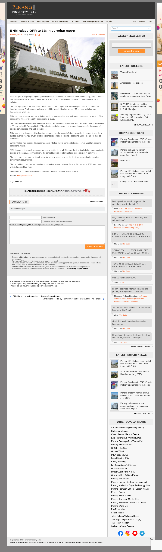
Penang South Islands (121, 495)
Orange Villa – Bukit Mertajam (134, 181)
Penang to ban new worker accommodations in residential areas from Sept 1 (134, 152)
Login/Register (25, 225)
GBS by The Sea (119, 448)
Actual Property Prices (93, 21)
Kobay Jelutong (118, 462)
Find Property (43, 21)
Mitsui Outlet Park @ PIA (123, 472)
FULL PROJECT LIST (142, 21)
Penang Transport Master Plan (125, 499)
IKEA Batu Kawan (119, 455)
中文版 (109, 21)
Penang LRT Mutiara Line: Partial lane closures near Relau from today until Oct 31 (135, 173)
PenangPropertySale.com (43, 284)
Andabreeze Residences (131, 83)
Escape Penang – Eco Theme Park (127, 441)
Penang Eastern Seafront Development (129, 482)
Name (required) (48, 217)
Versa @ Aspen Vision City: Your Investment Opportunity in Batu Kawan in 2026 (135, 117)
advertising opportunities (77, 268)
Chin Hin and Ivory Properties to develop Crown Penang (37, 296)
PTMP (100, 542)
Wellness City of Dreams (122, 526)
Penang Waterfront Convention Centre (128, 502)
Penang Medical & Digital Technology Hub (130, 485)
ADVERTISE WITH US (37, 542)
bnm (17, 182)
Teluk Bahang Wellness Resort (125, 516)
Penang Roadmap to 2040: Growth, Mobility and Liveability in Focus (136, 140)
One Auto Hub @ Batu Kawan (124, 475)
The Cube (126, 244)
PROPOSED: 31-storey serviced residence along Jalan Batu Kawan (136, 94)
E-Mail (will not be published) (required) (57, 221)
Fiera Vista (125, 160)
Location (14, 21)
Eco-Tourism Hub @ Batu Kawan (126, 438)
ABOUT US (22, 542)
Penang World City (119, 506)
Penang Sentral (118, 492)
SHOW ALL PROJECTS (143, 125)
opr (21, 182)
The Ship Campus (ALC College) (126, 519)
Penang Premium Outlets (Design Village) (130, 489)
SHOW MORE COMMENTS (142, 347)
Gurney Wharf (117, 451)
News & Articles (27, 21)
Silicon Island (117, 513)
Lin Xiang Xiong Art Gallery (123, 465)
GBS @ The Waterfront (122, 444)
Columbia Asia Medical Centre (125, 434)
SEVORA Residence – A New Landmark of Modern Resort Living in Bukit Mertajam (136, 106)
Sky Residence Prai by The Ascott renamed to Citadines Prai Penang (72, 299)
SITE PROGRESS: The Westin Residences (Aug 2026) (134, 372)
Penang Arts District (120, 478)
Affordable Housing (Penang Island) (127, 427)
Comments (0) (19, 202)
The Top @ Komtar (120, 523)
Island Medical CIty (120, 458)
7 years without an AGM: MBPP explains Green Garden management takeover (130, 298)
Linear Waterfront (119, 468)
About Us (76, 21)
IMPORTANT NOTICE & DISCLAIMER (80, 542)
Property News (16, 35)
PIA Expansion (118, 509)
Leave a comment (98, 35)
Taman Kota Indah (128, 72)
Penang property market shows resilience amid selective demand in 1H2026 (135, 395)
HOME (12, 542)
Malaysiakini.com (24, 176)
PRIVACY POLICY (56, 542)
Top (151, 539)
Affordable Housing (60, 21)
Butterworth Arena (119, 431)
